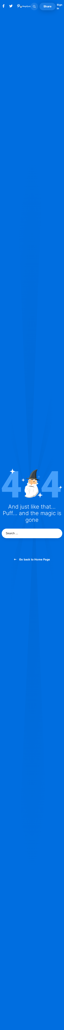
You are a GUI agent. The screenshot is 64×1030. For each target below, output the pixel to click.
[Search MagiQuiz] (34, 6)
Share (48, 6)
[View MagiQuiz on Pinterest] (18, 6)
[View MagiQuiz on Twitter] (11, 6)
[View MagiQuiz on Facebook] (3, 6)
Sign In (59, 6)
